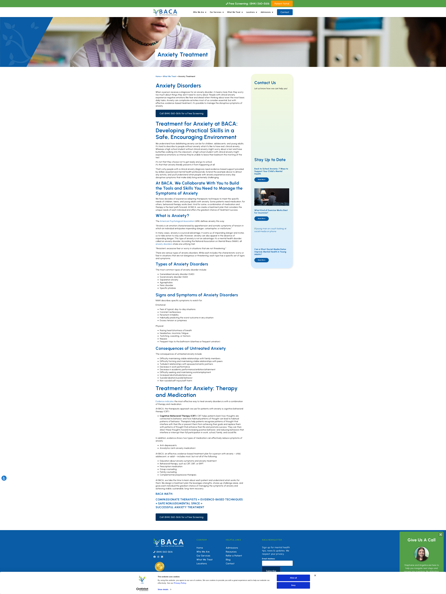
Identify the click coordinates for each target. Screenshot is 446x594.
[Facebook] (154, 556)
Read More (261, 179)
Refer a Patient (234, 555)
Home (158, 76)
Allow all (293, 578)
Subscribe (271, 571)
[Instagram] (158, 556)
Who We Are (198, 12)
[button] (440, 534)
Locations (250, 12)
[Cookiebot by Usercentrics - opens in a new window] (142, 589)
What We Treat (233, 12)
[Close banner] (315, 575)
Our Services (215, 12)
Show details (163, 589)
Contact (230, 563)
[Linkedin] (162, 556)
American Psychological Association (177, 221)
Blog (228, 559)
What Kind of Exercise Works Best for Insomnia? (271, 211)
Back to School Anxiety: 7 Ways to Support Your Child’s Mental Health (271, 171)
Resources (231, 551)
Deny (293, 585)
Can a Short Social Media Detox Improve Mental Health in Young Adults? (270, 251)
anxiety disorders (164, 244)
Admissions (266, 12)
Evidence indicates (165, 401)
